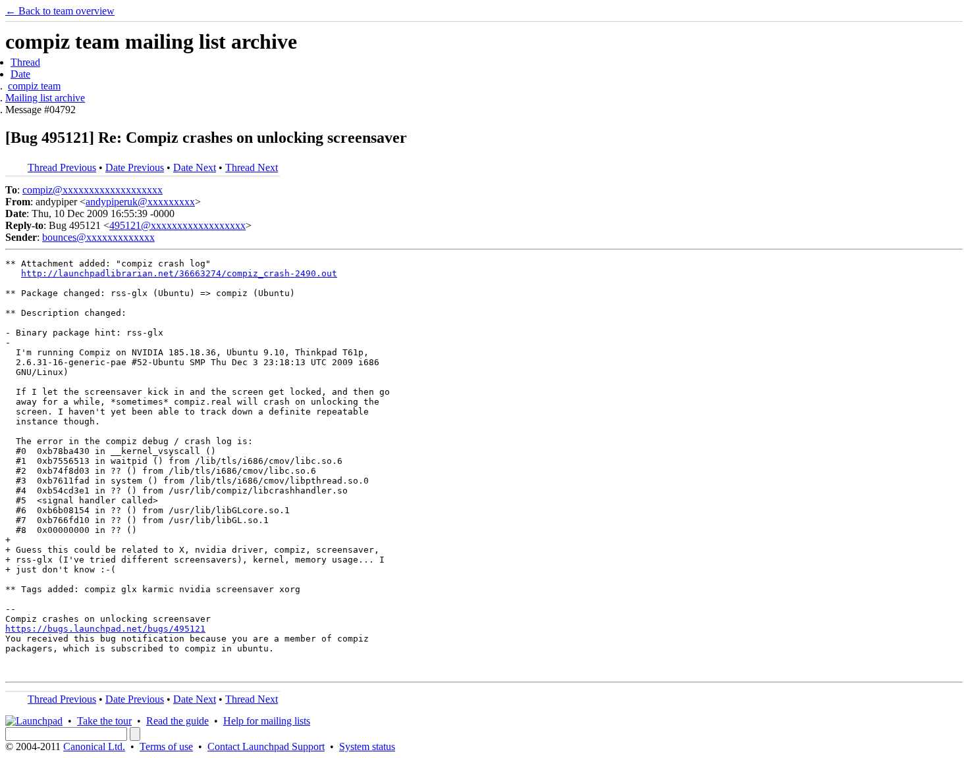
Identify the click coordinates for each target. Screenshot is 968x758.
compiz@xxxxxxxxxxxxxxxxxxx (92, 189)
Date (20, 74)
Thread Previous (62, 167)
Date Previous (134, 167)
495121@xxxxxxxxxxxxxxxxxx (177, 225)
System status (367, 746)
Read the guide (177, 720)
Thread (25, 62)
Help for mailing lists (266, 720)
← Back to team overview (60, 10)
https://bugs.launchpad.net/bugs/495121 (105, 629)
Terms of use (166, 746)
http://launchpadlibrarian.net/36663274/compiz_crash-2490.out (179, 273)
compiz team (34, 85)
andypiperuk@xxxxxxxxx (140, 201)
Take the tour (104, 720)
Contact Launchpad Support (266, 746)
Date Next (194, 167)
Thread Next (251, 167)
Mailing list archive (45, 97)
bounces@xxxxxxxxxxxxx (98, 237)
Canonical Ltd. (94, 746)
